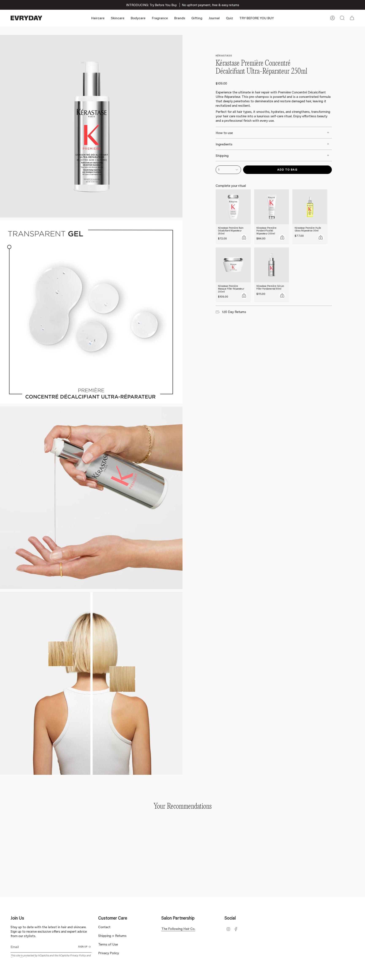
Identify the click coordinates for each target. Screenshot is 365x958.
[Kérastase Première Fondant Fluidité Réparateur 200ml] (271, 206)
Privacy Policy (78, 955)
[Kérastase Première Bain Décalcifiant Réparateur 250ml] (233, 206)
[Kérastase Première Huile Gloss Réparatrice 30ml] (309, 206)
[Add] (244, 237)
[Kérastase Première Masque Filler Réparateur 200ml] (233, 265)
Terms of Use (108, 944)
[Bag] (352, 18)
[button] (98, 18)
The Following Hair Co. (178, 928)
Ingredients (224, 144)
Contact (104, 927)
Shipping (222, 155)
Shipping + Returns (112, 935)
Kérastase (224, 55)
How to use (224, 132)
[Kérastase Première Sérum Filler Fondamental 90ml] (271, 265)
